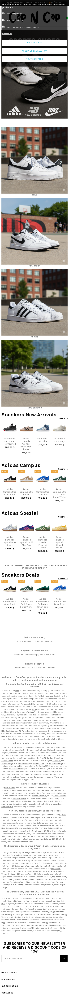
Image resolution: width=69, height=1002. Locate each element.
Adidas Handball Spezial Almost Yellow (59, 542)
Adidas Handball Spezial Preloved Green (42, 542)
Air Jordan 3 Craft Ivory (59, 439)
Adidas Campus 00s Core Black (9, 492)
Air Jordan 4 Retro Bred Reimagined (10, 441)
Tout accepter (34, 59)
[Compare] (10, 435)
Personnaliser (7, 34)
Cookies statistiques (13, 20)
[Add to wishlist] (8, 435)
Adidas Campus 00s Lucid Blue (42, 492)
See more (63, 418)
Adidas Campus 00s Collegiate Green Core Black (42, 604)
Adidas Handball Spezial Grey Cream (10, 541)
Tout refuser (34, 42)
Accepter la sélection (34, 50)
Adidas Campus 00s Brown (26, 492)
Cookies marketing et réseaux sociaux (21, 27)
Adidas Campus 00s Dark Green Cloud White (59, 493)
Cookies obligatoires (13, 14)
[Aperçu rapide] (11, 435)
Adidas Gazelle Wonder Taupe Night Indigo (26, 443)
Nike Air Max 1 (19, 728)
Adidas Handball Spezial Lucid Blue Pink (26, 541)
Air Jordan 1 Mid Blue (42, 439)
